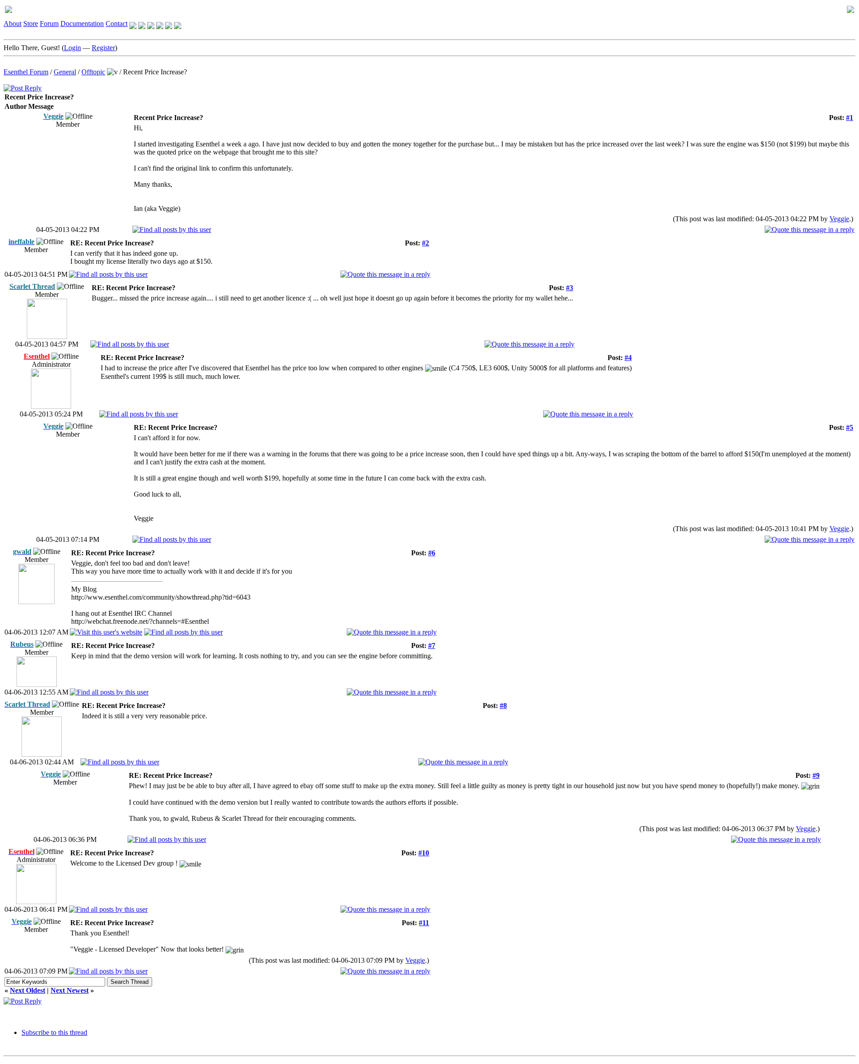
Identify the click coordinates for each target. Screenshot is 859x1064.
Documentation (82, 23)
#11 (424, 923)
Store (30, 23)
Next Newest (70, 990)
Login (72, 47)
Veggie (839, 219)
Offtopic (93, 72)
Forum (49, 23)
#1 (849, 117)
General (65, 72)
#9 (816, 775)
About (12, 23)
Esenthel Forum (26, 72)
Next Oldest (27, 990)
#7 (431, 645)
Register (103, 47)
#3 (569, 288)
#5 (849, 427)
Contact (117, 23)
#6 (431, 553)
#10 (423, 853)
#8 (503, 705)
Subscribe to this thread (54, 1032)
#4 (628, 357)
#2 (425, 243)
